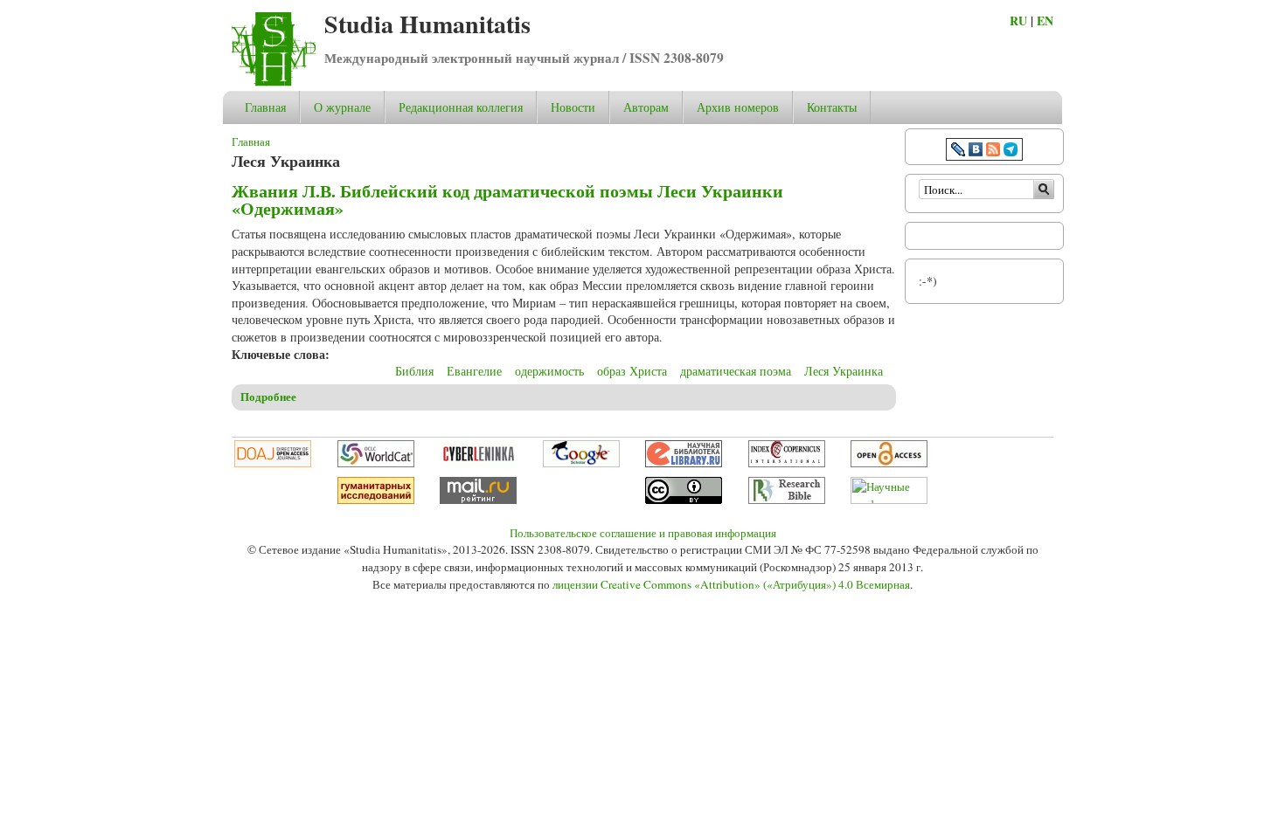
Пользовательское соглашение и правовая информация (643, 533)
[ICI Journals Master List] (786, 463)
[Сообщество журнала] (960, 151)
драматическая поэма (735, 370)
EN (1045, 20)
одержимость (549, 370)
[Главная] (274, 81)
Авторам (646, 107)
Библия (414, 370)
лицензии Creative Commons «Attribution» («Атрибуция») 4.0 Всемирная (731, 584)
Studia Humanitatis (427, 24)
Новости (573, 107)
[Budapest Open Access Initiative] (889, 463)
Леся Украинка (843, 370)
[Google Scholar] (581, 463)
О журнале (342, 107)
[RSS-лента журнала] (993, 151)
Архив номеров (738, 107)
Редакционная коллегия (461, 107)
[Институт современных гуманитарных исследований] (375, 499)
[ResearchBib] (786, 499)
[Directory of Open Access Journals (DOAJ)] (272, 463)
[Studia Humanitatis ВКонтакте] (976, 151)
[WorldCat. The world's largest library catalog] (375, 463)
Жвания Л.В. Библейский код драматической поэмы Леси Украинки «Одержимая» (507, 199)
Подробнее (268, 396)
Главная (265, 107)
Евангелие (474, 370)
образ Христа (632, 370)
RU (1018, 20)
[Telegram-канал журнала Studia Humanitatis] (1011, 151)
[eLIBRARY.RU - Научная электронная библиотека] (683, 463)
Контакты (832, 107)
